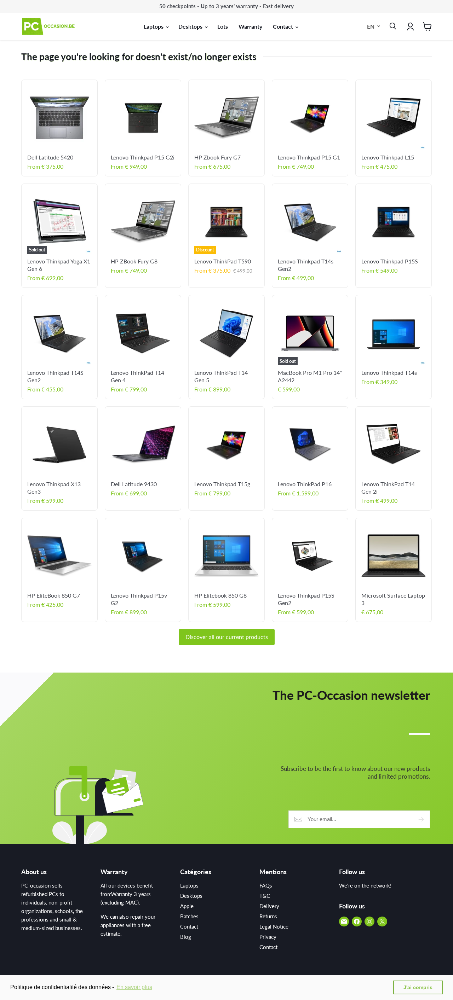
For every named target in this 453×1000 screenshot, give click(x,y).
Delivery (269, 906)
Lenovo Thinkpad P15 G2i (142, 157)
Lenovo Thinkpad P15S (389, 261)
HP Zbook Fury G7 (217, 157)
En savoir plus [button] (134, 987)
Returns (268, 916)
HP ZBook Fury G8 (134, 261)
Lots (222, 26)
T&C (264, 896)
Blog (185, 937)
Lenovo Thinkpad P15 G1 (309, 157)
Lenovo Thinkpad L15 (387, 157)
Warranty (250, 26)
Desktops (191, 26)
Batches (189, 916)
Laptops (154, 26)
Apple (187, 906)
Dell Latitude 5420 (50, 157)
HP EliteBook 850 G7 (53, 595)
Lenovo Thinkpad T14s (389, 372)
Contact (283, 26)
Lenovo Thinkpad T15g (222, 484)
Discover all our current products (226, 636)
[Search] (391, 26)
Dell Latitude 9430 (134, 484)
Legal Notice (273, 926)
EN (370, 26)
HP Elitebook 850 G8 (220, 595)
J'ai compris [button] (417, 987)
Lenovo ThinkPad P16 (305, 484)
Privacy (267, 937)
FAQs (265, 885)
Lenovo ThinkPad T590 (222, 261)
